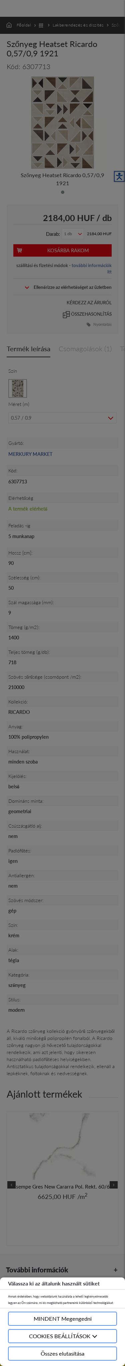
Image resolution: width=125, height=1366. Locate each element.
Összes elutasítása (62, 1353)
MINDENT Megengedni (63, 1318)
